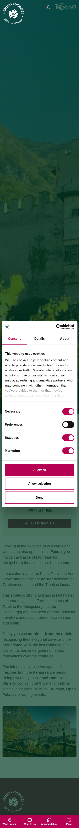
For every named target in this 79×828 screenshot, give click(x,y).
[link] (48, 7)
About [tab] (64, 338)
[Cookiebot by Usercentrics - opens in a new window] (56, 327)
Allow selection (39, 483)
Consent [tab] (14, 338)
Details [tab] (39, 338)
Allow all (39, 470)
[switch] (68, 424)
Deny (39, 497)
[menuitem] (59, 7)
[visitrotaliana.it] (14, 13)
